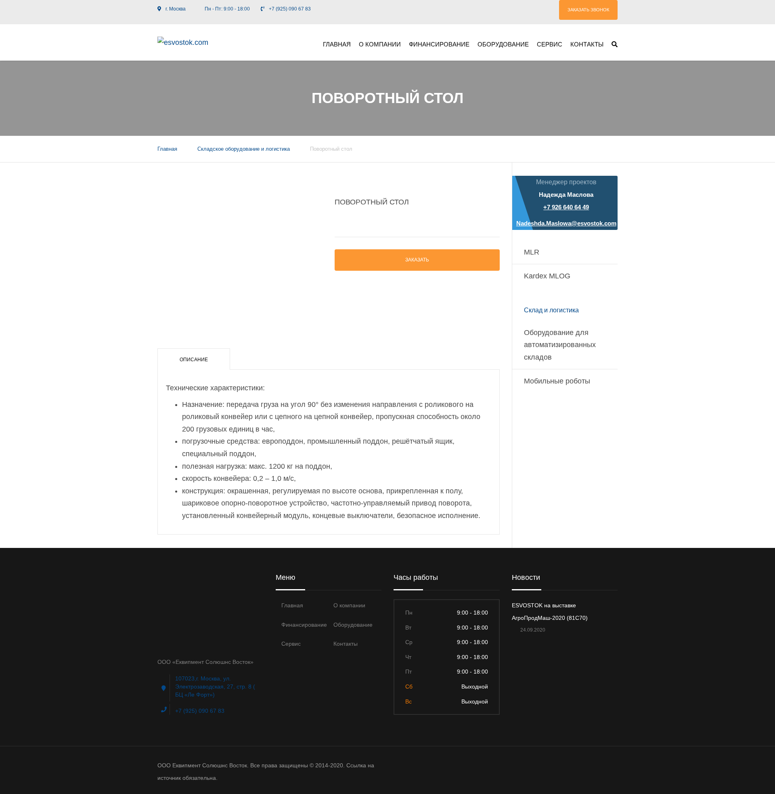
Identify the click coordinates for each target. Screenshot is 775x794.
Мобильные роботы (557, 381)
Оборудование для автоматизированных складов (560, 345)
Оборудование (503, 44)
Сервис (549, 44)
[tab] (193, 359)
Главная (337, 44)
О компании (380, 44)
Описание (194, 359)
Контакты (586, 44)
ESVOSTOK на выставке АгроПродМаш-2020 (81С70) (550, 611)
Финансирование (439, 44)
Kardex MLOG (547, 276)
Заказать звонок (588, 9)
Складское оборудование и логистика (243, 149)
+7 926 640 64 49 (566, 207)
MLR (531, 252)
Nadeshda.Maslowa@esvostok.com (566, 223)
